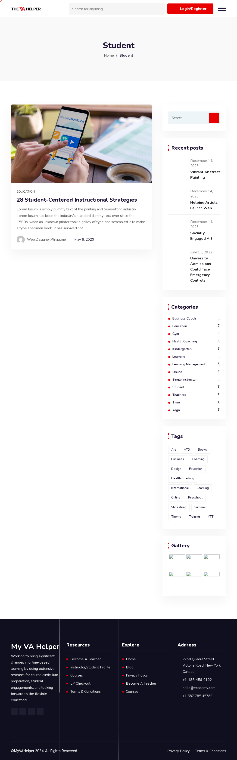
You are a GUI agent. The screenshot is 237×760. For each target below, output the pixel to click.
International (180, 488)
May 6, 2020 (84, 239)
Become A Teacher (85, 659)
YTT (210, 517)
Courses (76, 675)
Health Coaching (184, 341)
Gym (175, 334)
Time (176, 402)
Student (178, 387)
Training (194, 517)
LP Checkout (80, 683)
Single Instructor (184, 379)
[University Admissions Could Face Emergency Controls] (177, 258)
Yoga (176, 410)
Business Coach (184, 318)
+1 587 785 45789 (197, 696)
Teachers (179, 395)
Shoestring (179, 507)
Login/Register (193, 8)
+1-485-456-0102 (197, 679)
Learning (178, 356)
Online (177, 372)
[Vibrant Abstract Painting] (177, 166)
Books (202, 450)
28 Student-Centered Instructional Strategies (77, 199)
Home (109, 55)
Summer (200, 507)
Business (177, 459)
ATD (187, 450)
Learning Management (188, 364)
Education (26, 191)
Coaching (198, 459)
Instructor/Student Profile (90, 667)
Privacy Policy (137, 675)
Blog (130, 667)
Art (173, 450)
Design (176, 469)
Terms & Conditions (85, 691)
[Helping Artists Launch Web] (177, 197)
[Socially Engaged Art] (177, 227)
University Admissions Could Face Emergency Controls (200, 269)
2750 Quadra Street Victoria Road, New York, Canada (202, 665)
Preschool (195, 497)
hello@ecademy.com (199, 688)
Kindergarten (182, 349)
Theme (176, 517)
